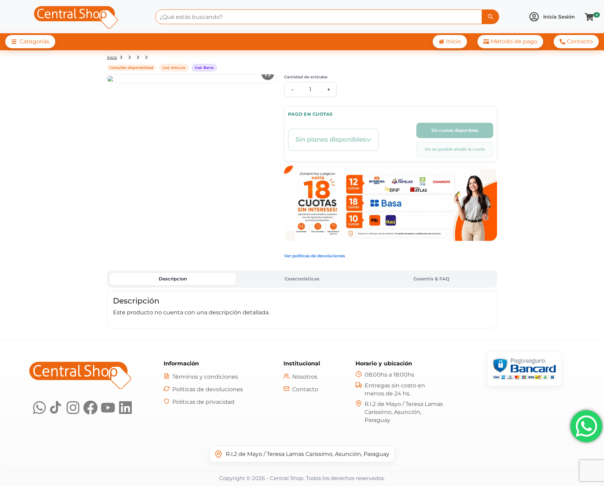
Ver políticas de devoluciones (314, 255)
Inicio (112, 57)
